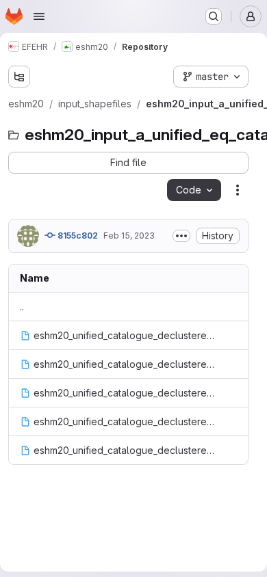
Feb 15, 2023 (129, 235)
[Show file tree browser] (19, 77)
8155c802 (76, 235)
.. (22, 306)
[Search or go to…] (213, 16)
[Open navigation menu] (39, 16)
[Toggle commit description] (181, 236)
